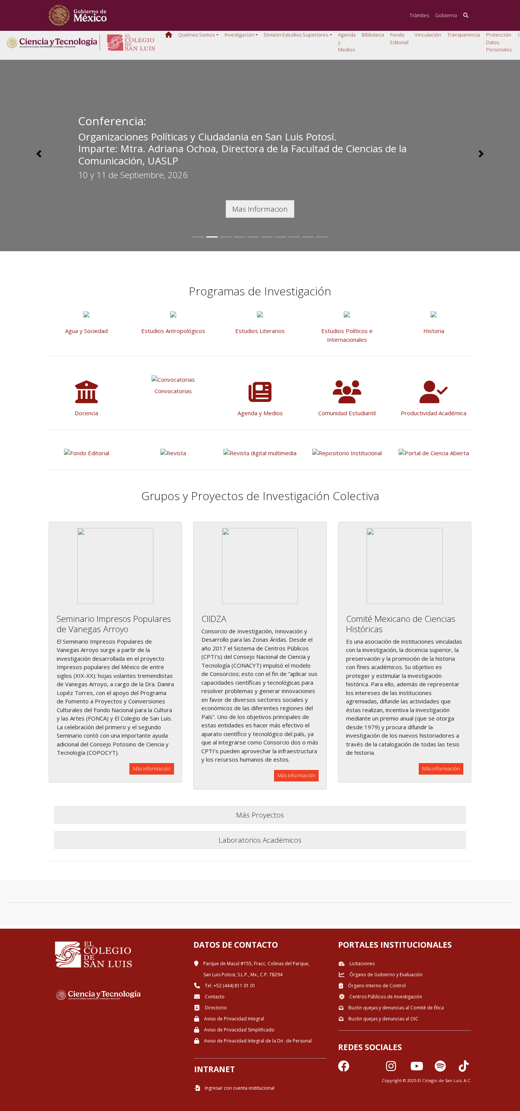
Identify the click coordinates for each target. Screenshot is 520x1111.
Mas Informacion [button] (260, 209)
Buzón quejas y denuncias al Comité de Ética (395, 1007)
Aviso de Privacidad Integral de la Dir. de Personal (257, 1041)
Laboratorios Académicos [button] (260, 840)
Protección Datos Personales (499, 42)
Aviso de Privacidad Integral (233, 1018)
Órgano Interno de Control (376, 985)
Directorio (215, 1007)
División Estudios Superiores (296, 34)
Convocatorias (173, 391)
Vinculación (428, 34)
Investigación (239, 34)
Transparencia (463, 34)
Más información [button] (152, 768)
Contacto (214, 996)
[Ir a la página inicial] (78, 15)
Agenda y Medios (347, 42)
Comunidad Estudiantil (347, 413)
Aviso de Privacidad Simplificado (238, 1030)
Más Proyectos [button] (260, 814)
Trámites (419, 15)
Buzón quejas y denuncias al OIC (382, 1018)
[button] (39, 153)
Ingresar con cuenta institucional (239, 1088)
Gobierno (446, 15)
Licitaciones (361, 963)
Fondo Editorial (399, 38)
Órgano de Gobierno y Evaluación (385, 974)
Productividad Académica (433, 413)
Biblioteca (373, 34)
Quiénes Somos (196, 34)
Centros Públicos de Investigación (385, 996)
